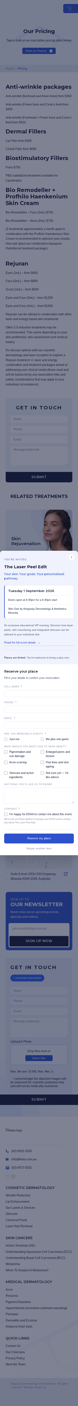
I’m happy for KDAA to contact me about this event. (40, 814)
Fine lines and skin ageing (57, 764)
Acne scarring (18, 762)
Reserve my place (39, 838)
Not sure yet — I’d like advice (57, 775)
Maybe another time (39, 848)
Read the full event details (20, 642)
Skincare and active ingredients (21, 775)
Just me (14, 739)
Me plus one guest (57, 739)
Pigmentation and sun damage (20, 754)
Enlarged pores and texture (58, 754)
